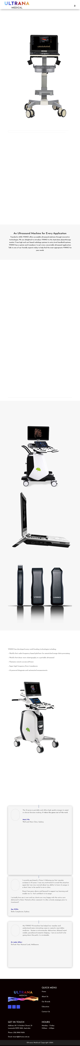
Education (45, 1007)
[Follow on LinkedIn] (18, 1007)
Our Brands (46, 1002)
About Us (45, 996)
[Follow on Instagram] (14, 1007)
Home (44, 991)
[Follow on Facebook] (9, 1007)
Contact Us (46, 1011)
